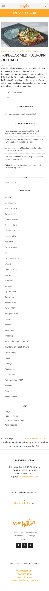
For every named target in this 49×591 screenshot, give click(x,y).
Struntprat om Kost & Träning (17, 347)
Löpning (8, 275)
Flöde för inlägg (11, 416)
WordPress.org (11, 425)
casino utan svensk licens (32, 438)
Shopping (9, 336)
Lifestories (9, 264)
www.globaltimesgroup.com (24, 580)
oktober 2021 (10, 183)
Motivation (9, 280)
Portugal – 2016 (11, 313)
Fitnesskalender (11, 219)
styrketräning (10, 352)
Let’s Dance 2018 (12, 258)
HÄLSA (29, 51)
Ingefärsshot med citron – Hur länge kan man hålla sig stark (24, 140)
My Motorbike (10, 291)
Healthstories (10, 236)
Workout (8, 391)
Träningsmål (10, 363)
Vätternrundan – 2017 (14, 380)
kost (6, 253)
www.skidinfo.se (24, 577)
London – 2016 (11, 269)
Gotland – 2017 (11, 230)
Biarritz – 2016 (11, 208)
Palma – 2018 (10, 302)
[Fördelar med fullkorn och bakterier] (24, 34)
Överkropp (9, 297)
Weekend (9, 385)
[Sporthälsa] (24, 6)
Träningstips (10, 369)
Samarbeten (10, 330)
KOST (36, 51)
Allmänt (8, 197)
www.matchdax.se (25, 570)
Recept (8, 325)
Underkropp (10, 374)
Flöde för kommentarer (14, 420)
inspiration (9, 242)
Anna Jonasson (11, 148)
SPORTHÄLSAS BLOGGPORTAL (18, 341)
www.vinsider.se (24, 574)
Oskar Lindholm (22, 503)
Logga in (8, 411)
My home (8, 286)
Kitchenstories (11, 247)
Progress (8, 319)
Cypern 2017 (10, 214)
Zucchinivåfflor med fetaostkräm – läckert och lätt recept (22, 132)
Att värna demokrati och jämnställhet (20, 114)
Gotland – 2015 (11, 225)
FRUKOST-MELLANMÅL (13, 51)
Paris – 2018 (10, 308)
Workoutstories (11, 396)
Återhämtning (10, 203)
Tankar (7, 358)
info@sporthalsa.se (28, 476)
